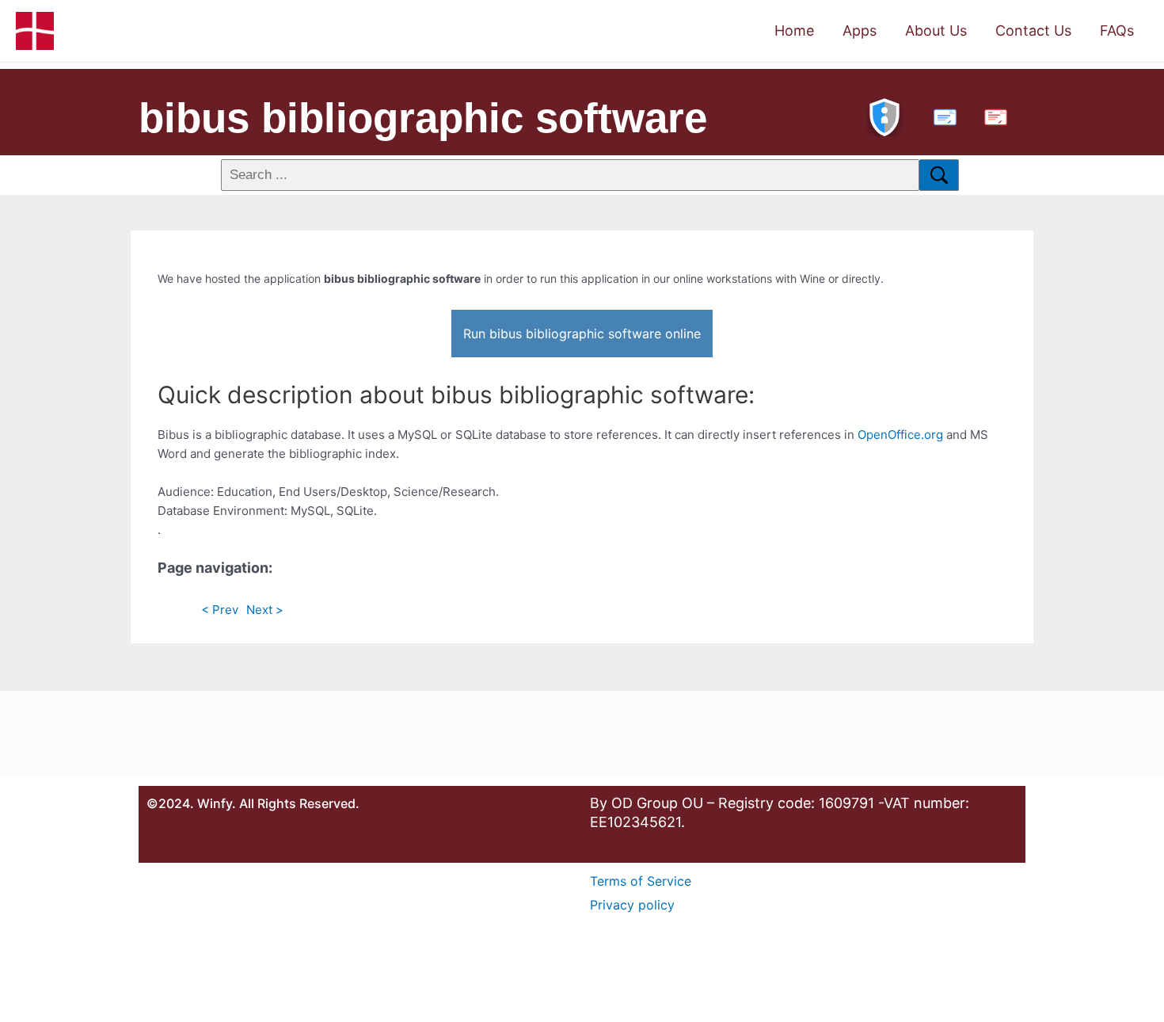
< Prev (219, 609)
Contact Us (1033, 30)
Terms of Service (640, 881)
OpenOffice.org (900, 434)
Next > (264, 609)
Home (794, 30)
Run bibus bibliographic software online (582, 333)
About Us (936, 30)
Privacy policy (632, 905)
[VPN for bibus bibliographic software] (884, 115)
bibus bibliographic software (423, 117)
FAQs (1117, 30)
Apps (860, 30)
